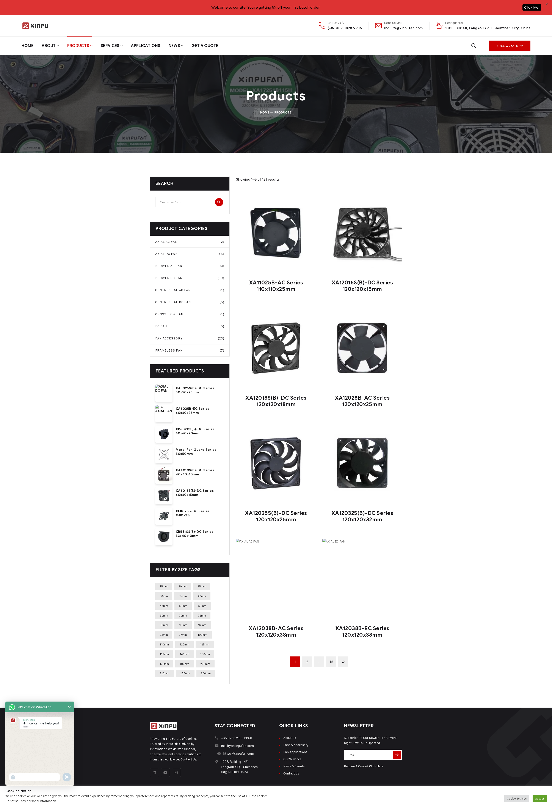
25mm (201, 586)
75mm (202, 615)
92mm (202, 625)
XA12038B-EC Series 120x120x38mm (362, 631)
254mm (185, 673)
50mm (183, 605)
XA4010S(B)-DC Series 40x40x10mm (195, 472)
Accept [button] (539, 798)
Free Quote (507, 46)
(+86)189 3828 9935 (345, 28)
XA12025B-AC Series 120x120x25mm (362, 401)
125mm (204, 644)
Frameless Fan (189, 350)
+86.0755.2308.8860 (236, 738)
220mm (164, 673)
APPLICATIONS (145, 45)
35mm (183, 596)
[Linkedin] (154, 772)
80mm (164, 625)
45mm (164, 605)
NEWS (174, 45)
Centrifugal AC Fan (189, 290)
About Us (289, 738)
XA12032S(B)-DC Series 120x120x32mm (362, 516)
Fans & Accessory (296, 745)
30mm (164, 596)
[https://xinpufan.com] (219, 753)
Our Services (292, 759)
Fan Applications (295, 752)
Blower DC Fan (189, 278)
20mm (183, 586)
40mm (202, 596)
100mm (202, 634)
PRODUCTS (78, 45)
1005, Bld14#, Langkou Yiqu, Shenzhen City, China (487, 28)
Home (264, 112)
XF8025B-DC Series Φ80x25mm (193, 513)
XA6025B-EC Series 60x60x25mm (193, 411)
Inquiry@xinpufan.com (403, 28)
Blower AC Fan (189, 266)
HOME (27, 45)
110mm (164, 644)
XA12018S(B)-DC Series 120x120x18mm (276, 401)
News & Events (294, 766)
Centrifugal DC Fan (189, 302)
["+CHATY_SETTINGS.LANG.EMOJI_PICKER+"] (13, 777)
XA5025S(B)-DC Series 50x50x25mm (195, 390)
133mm (164, 654)
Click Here (376, 766)
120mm (184, 644)
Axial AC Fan (189, 242)
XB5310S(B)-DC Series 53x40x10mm (194, 534)
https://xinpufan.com (238, 754)
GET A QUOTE (204, 45)
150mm (205, 654)
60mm (164, 615)
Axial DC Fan (189, 254)
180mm (184, 664)
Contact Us (188, 759)
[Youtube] (165, 772)
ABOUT (49, 45)
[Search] (219, 202)
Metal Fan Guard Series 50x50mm (196, 452)
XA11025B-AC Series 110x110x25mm (276, 285)
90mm (183, 625)
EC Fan (189, 326)
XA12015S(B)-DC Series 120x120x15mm (362, 285)
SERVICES (110, 45)
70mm (183, 615)
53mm (202, 605)
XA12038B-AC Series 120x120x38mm (276, 631)
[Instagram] (176, 772)
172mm (164, 664)
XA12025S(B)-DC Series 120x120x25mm (276, 516)
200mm (205, 664)
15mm (164, 586)
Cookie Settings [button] (517, 798)
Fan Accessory (189, 338)
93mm (164, 634)
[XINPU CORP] (35, 26)
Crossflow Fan (189, 314)
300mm (206, 673)
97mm (183, 634)
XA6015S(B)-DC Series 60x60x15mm (195, 493)
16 (331, 662)
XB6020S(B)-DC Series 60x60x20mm (195, 431)
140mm (184, 654)
